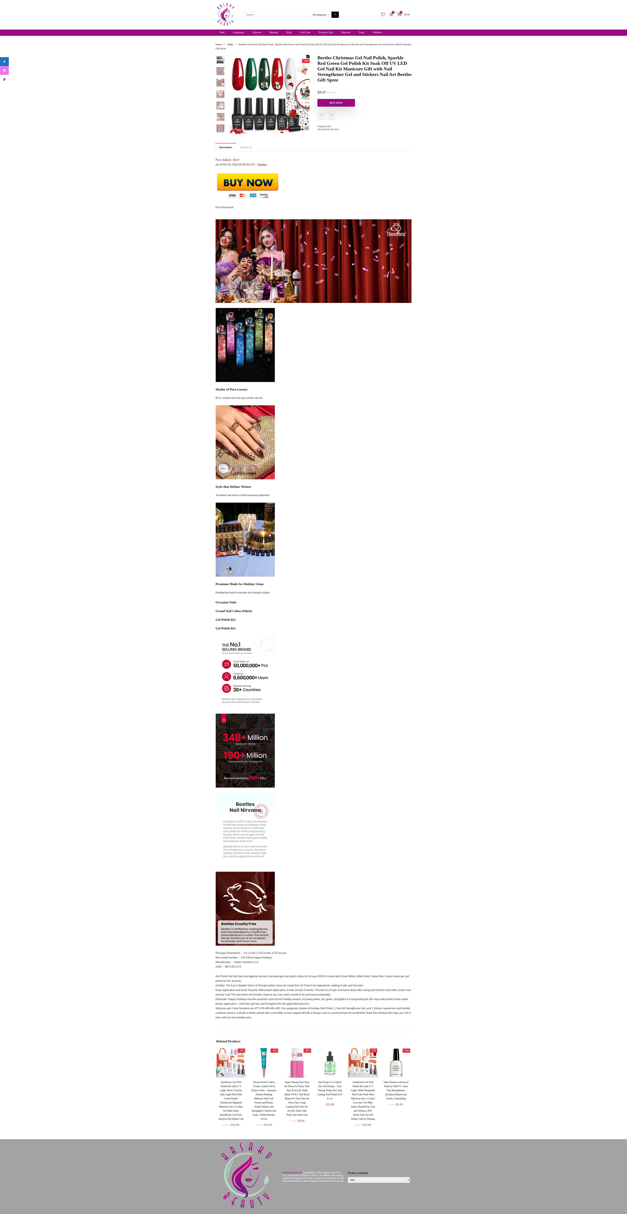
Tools (361, 32)
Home (219, 44)
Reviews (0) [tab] (246, 147)
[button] (308, 56)
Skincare (345, 32)
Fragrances (238, 32)
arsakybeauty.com (292, 1172)
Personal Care (326, 32)
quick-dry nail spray (330, 129)
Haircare (256, 32)
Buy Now (336, 102)
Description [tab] (225, 147)
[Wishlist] (383, 15)
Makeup (274, 32)
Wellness (377, 32)
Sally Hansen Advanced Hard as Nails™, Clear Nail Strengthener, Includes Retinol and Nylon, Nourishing (396, 1090)
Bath (222, 32)
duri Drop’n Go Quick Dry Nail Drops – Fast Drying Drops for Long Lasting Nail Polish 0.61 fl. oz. (329, 1090)
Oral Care (305, 32)
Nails (289, 32)
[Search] (335, 15)
